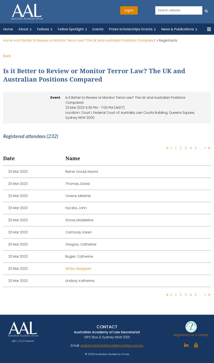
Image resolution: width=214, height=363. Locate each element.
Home (8, 40)
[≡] (207, 29)
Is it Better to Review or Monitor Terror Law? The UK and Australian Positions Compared (86, 40)
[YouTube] (196, 345)
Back (7, 56)
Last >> (209, 147)
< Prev (171, 147)
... (200, 148)
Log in (129, 10)
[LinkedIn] (186, 345)
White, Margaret (78, 268)
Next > (205, 147)
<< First (167, 147)
